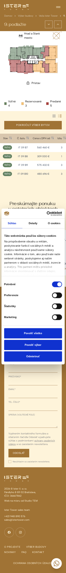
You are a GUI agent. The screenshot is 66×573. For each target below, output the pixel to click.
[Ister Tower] (16, 7)
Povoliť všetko (33, 333)
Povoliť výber (33, 344)
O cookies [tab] (54, 223)
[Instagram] (20, 532)
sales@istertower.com (17, 519)
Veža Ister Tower (48, 15)
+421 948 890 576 (14, 516)
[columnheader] (7, 138)
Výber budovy (25, 15)
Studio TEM (31, 500)
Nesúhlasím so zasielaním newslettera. (31, 462)
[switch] (57, 295)
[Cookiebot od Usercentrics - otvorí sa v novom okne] (47, 213)
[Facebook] (9, 532)
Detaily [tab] (33, 223)
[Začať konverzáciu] (56, 563)
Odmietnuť (33, 356)
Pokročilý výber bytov (33, 125)
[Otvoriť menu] (58, 7)
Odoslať (19, 453)
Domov (8, 15)
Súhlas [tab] (12, 223)
